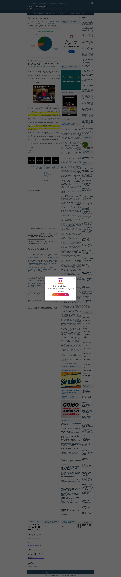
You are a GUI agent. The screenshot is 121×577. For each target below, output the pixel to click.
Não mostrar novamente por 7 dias (61, 298)
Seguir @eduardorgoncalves (60, 294)
